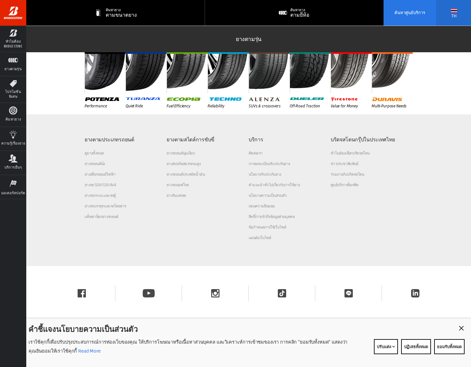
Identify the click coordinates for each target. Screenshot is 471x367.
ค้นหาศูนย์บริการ (409, 12)
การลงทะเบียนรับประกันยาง (269, 163)
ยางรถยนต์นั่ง (95, 163)
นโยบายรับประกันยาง (265, 174)
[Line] (348, 293)
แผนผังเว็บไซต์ (260, 237)
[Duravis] (392, 72)
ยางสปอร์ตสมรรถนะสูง (184, 163)
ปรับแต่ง (384, 346)
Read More (89, 351)
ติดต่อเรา (256, 153)
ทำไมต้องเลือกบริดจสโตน (350, 153)
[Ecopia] (187, 72)
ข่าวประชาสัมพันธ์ (345, 163)
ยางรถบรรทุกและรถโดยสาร (105, 206)
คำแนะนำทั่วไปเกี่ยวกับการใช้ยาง (274, 184)
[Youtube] (148, 293)
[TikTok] (282, 293)
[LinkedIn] (415, 293)
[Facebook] (81, 293)
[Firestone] (351, 72)
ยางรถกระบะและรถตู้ (100, 195)
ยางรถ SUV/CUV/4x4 (100, 184)
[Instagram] (215, 293)
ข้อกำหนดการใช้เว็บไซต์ (267, 227)
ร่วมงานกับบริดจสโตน (347, 174)
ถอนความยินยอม (262, 206)
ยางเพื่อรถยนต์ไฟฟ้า (100, 174)
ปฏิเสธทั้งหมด (416, 346)
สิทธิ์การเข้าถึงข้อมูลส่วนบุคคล (271, 216)
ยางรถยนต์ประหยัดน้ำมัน (186, 174)
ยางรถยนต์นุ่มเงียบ (181, 153)
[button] (13, 39)
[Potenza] (105, 72)
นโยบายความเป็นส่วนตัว (267, 195)
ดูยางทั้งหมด (94, 153)
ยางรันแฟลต (176, 195)
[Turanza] (146, 72)
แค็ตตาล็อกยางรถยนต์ (102, 216)
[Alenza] (269, 72)
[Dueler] (310, 72)
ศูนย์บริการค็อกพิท (345, 184)
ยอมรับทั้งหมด (449, 346)
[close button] (461, 328)
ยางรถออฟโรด (178, 184)
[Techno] (228, 72)
